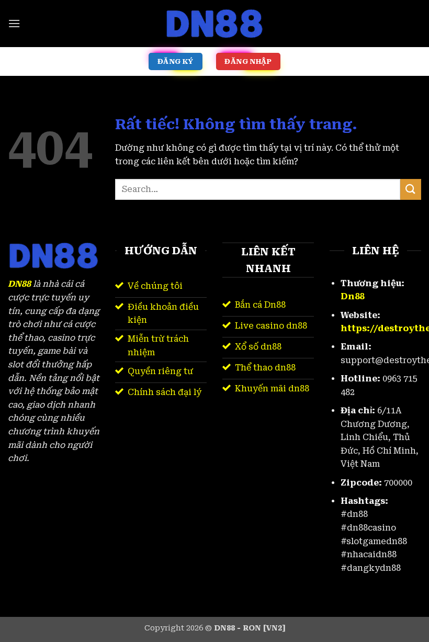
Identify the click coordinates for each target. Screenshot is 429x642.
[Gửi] (410, 189)
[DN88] (214, 23)
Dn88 (352, 296)
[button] (14, 23)
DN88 (19, 284)
